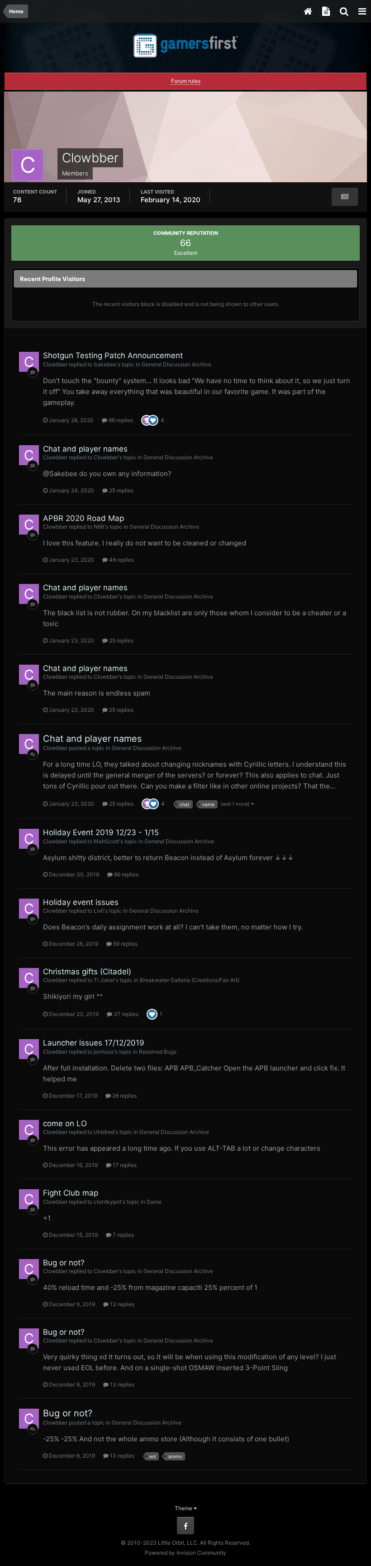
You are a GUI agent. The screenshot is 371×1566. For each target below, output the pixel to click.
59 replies (125, 943)
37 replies (125, 1014)
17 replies (124, 1165)
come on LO (65, 1123)
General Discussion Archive (176, 364)
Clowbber (55, 364)
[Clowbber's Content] (345, 197)
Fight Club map (70, 1192)
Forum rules (185, 81)
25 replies (120, 490)
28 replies (124, 1095)
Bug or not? (64, 1262)
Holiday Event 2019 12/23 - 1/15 (101, 832)
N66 (99, 526)
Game (154, 1201)
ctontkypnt (107, 1201)
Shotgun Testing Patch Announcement (113, 355)
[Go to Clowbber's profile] (29, 362)
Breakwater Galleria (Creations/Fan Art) (189, 980)
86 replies (120, 420)
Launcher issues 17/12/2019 (93, 1042)
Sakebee (105, 364)
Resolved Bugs (157, 1051)
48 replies (121, 559)
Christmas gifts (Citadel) (87, 971)
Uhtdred (104, 1131)
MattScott (106, 841)
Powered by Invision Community (185, 1552)
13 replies (121, 1304)
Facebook (185, 1525)
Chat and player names (85, 448)
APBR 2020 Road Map (83, 518)
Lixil (99, 910)
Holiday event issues (81, 902)
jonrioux (104, 1051)
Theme (184, 1508)
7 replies (122, 1234)
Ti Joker (104, 980)
